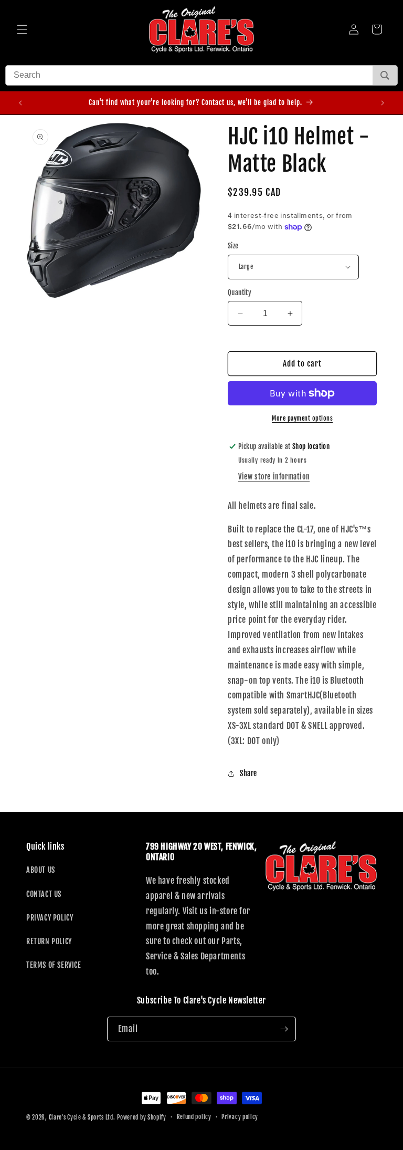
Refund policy (194, 1117)
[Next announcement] (382, 102)
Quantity (239, 292)
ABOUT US (40, 869)
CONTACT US (43, 894)
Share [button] (248, 773)
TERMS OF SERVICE (53, 964)
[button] (22, 29)
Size (233, 246)
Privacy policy (239, 1117)
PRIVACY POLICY (49, 917)
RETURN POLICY (49, 941)
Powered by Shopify (141, 1117)
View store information (274, 476)
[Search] (385, 75)
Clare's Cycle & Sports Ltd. (82, 1117)
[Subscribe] (283, 1029)
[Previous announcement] (20, 102)
